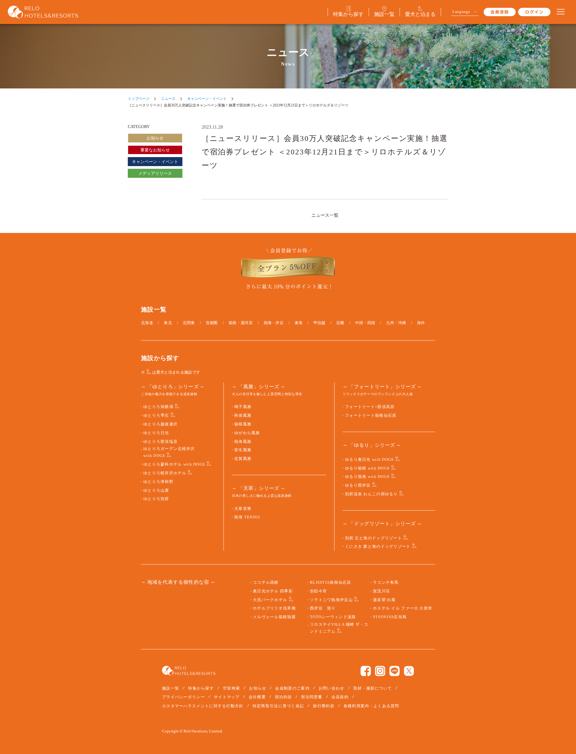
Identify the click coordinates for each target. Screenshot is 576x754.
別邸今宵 (318, 591)
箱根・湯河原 (241, 322)
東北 (168, 322)
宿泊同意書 (311, 697)
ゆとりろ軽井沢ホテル (164, 473)
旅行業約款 (323, 706)
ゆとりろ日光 (156, 433)
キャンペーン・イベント (207, 99)
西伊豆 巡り (323, 608)
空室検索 (231, 688)
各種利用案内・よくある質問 (371, 706)
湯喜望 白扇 (384, 600)
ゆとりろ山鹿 (156, 490)
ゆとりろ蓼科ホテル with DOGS (174, 464)
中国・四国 (365, 322)
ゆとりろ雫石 (156, 415)
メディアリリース (155, 173)
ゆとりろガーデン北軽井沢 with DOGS (169, 452)
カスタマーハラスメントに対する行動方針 (203, 706)
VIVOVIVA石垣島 (390, 617)
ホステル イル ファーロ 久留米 (402, 608)
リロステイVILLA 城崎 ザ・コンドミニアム (339, 627)
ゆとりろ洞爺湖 (158, 407)
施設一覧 (170, 688)
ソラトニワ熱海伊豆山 (331, 600)
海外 (421, 322)
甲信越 (320, 322)
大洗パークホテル (270, 600)
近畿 (340, 322)
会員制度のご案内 (292, 688)
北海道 (147, 322)
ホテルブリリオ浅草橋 (274, 608)
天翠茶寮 (242, 509)
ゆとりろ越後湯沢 (160, 424)
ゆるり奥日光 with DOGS (369, 459)
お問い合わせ (331, 688)
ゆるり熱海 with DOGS (367, 477)
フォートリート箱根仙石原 (370, 415)
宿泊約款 (283, 697)
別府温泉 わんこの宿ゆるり (371, 494)
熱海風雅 (242, 442)
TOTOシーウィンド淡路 (333, 617)
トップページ (138, 99)
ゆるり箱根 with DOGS (367, 468)
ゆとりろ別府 (156, 499)
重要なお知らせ (155, 150)
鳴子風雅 (242, 407)
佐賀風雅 (242, 459)
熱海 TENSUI (247, 517)
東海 (299, 322)
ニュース (168, 99)
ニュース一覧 (324, 215)
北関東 (189, 322)
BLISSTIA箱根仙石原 (330, 582)
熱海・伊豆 (274, 322)
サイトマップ (227, 697)
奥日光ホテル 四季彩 (273, 591)
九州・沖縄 (396, 322)
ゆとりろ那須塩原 (160, 442)
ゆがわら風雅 (247, 433)
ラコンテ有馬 (386, 582)
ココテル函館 (266, 582)
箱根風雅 (242, 424)
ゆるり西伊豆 (358, 485)
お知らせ (155, 138)
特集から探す (201, 688)
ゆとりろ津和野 (158, 482)
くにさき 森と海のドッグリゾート (377, 546)
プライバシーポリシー (183, 697)
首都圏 (212, 322)
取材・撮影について (372, 688)
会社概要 (257, 697)
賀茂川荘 (381, 591)
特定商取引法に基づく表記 (278, 706)
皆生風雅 (242, 450)
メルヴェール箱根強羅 (274, 617)
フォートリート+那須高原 (369, 407)
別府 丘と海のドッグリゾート (373, 538)
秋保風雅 (242, 415)
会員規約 (340, 697)
